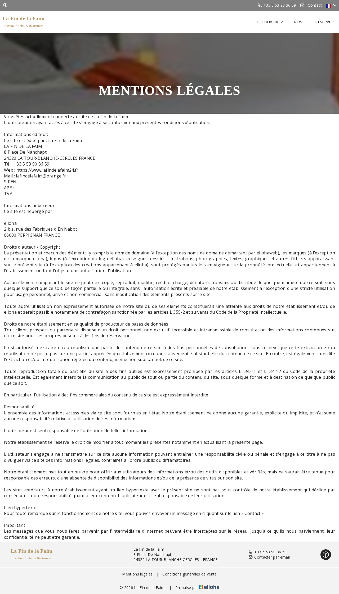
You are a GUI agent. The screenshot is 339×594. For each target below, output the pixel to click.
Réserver (324, 21)
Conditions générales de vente (189, 574)
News (299, 21)
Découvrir (268, 21)
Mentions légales (137, 574)
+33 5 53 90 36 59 (270, 551)
